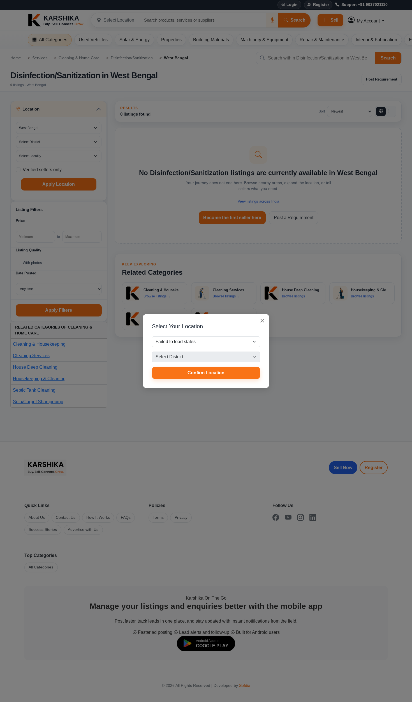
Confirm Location (206, 372)
